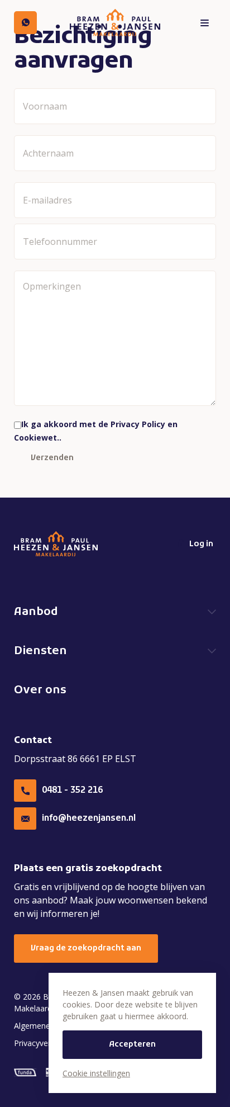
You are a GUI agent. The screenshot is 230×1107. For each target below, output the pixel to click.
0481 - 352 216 (72, 790)
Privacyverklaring (44, 1043)
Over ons (40, 690)
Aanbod (36, 612)
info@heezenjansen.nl (89, 818)
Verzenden (52, 458)
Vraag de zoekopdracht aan (86, 948)
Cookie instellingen (96, 1073)
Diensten (40, 651)
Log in (201, 544)
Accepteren (132, 1044)
